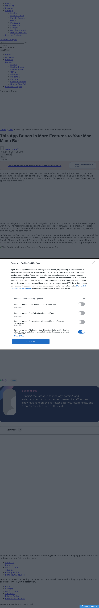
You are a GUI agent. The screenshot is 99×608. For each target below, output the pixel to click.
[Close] (94, 263)
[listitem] (49, 298)
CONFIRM (31, 341)
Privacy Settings (90, 606)
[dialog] (49, 304)
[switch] (81, 304)
